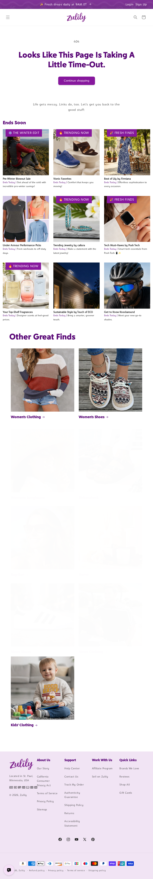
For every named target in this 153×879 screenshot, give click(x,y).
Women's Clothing (26, 417)
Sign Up (141, 4)
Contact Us (71, 776)
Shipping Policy (73, 805)
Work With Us (102, 760)
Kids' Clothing (22, 725)
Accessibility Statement (72, 823)
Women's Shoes (91, 417)
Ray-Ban (17, 574)
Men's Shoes (21, 652)
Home (84, 574)
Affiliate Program (102, 768)
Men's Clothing (91, 652)
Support (70, 760)
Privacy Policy (45, 801)
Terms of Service (47, 793)
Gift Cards (125, 792)
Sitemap (42, 809)
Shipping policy (97, 870)
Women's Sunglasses (28, 497)
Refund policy (37, 870)
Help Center (72, 768)
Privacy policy (56, 870)
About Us (43, 760)
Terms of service (76, 870)
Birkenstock (89, 497)
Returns (69, 813)
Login (130, 4)
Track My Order (74, 784)
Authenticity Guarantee (72, 794)
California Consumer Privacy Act (44, 781)
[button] (8, 17)
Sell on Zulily (100, 776)
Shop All (124, 784)
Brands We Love (129, 768)
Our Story (43, 768)
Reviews (124, 776)
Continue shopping (76, 80)
